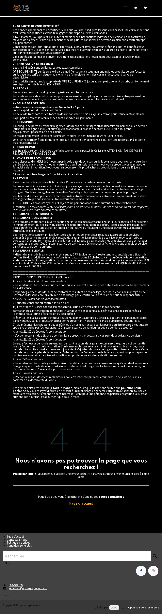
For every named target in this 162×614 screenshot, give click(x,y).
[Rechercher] (155, 556)
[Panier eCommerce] (135, 8)
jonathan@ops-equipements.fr (28, 588)
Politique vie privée (18, 542)
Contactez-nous (17, 539)
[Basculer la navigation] (125, 8)
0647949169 (16, 585)
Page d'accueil (81, 503)
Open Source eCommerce (143, 607)
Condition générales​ (19, 545)
